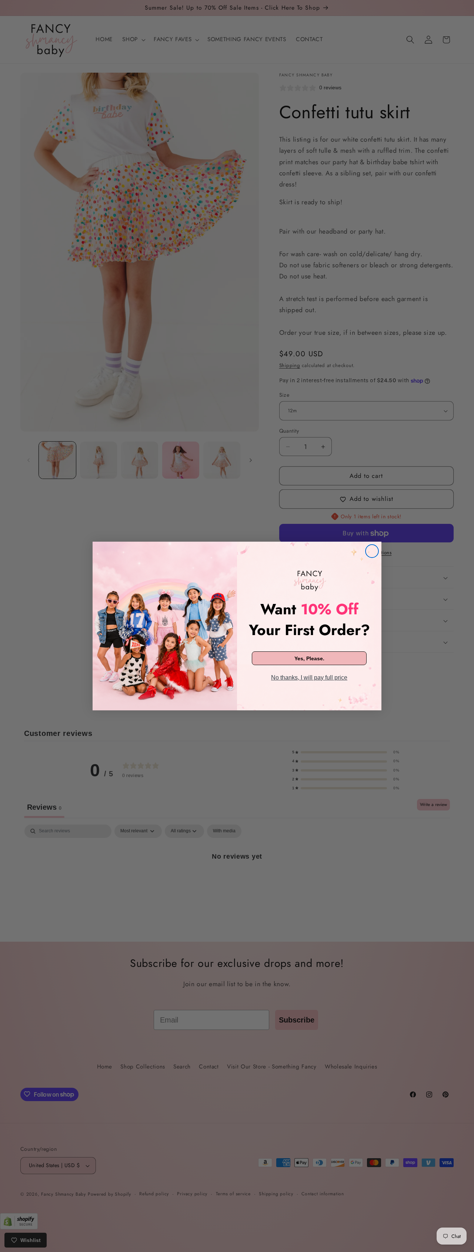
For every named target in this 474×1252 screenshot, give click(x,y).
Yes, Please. (309, 658)
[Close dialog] (371, 551)
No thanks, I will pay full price (309, 677)
